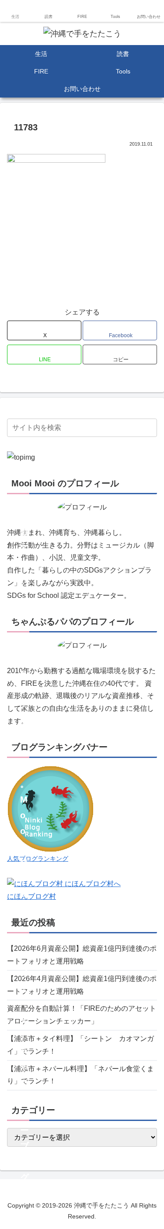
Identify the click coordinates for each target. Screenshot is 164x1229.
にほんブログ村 (31, 896)
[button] (120, 354)
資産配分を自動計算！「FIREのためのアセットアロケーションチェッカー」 (81, 1015)
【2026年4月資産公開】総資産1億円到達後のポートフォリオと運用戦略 (82, 985)
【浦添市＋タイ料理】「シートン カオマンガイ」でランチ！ (80, 1045)
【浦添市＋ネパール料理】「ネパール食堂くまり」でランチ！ (80, 1075)
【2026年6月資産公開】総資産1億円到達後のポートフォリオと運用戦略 (82, 955)
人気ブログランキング (37, 858)
